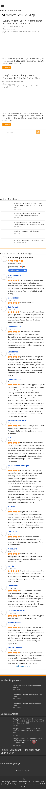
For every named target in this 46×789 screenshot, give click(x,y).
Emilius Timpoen (15, 648)
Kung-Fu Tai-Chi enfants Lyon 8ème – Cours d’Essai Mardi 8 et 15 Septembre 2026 (27, 731)
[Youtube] (24, 779)
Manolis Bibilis (14, 298)
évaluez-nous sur (16, 270)
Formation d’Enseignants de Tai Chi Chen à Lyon (29, 240)
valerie (11, 566)
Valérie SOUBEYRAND (17, 421)
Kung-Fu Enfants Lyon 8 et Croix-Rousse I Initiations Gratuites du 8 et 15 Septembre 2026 (28, 741)
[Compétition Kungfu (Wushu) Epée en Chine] (6, 706)
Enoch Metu (13, 586)
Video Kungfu (19, 27)
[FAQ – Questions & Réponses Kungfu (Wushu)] (6, 688)
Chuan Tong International (20, 257)
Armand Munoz (14, 275)
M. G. (10, 438)
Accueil (4, 10)
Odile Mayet (13, 532)
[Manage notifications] (34, 742)
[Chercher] (38, 132)
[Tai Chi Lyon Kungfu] (23, 759)
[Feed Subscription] (45, 15)
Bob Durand (13, 307)
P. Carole (11, 507)
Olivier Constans (15, 380)
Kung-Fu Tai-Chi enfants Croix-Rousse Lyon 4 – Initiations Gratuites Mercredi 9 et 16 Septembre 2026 (29, 205)
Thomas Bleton (14, 623)
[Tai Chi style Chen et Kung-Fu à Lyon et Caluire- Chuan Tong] (23, 3)
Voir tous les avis (23, 666)
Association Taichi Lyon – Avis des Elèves (26, 231)
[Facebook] (22, 779)
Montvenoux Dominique (18, 466)
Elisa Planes (13, 352)
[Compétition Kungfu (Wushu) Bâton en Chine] (6, 697)
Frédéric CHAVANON (16, 611)
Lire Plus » (7, 67)
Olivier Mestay (14, 327)
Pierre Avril (12, 549)
